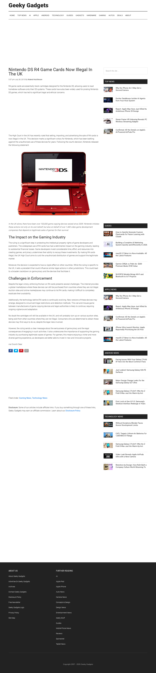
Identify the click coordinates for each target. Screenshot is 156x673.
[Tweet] (16, 351)
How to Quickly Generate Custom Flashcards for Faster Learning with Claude (130, 234)
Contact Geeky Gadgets (17, 592)
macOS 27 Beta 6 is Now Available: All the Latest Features (131, 254)
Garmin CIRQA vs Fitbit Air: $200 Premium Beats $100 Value (129, 265)
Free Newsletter (14, 602)
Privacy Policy (14, 613)
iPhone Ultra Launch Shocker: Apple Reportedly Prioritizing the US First (130, 328)
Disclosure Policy (73, 411)
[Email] (26, 351)
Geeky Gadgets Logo (16, 607)
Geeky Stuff (60, 618)
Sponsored (60, 639)
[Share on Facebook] (11, 351)
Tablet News (60, 644)
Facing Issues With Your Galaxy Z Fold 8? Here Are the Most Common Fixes (131, 360)
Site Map (12, 618)
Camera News (61, 597)
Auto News (60, 592)
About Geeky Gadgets (17, 576)
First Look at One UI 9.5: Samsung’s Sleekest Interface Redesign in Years (130, 402)
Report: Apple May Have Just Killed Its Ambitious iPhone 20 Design (131, 110)
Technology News (39, 398)
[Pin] (21, 351)
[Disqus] (54, 453)
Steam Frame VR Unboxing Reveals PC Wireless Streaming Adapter (131, 120)
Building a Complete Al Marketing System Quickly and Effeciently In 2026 (131, 244)
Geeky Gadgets (29, 5)
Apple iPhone (61, 587)
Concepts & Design (63, 602)
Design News (61, 607)
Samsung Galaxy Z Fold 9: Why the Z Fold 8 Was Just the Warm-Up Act (130, 392)
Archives (12, 587)
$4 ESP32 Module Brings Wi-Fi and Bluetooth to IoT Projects (129, 275)
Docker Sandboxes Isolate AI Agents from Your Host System (130, 99)
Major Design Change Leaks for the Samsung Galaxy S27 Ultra (130, 381)
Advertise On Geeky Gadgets (19, 581)
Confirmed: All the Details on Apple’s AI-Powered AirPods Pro (130, 131)
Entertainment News (64, 613)
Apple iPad (60, 581)
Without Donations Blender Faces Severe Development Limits (129, 424)
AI (57, 576)
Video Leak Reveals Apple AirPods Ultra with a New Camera (130, 455)
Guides (58, 623)
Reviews (59, 633)
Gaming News (25, 398)
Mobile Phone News (63, 628)
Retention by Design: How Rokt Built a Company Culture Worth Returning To (131, 466)
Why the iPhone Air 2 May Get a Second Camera (128, 89)
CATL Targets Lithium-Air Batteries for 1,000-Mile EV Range (131, 434)
